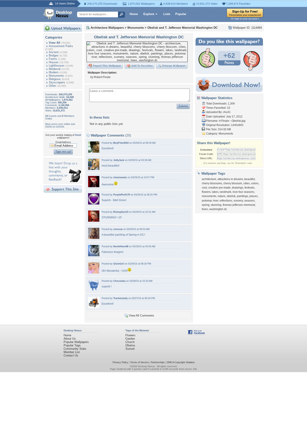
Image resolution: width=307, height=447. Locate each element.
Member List (72, 352)
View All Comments (141, 315)
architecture (209, 179)
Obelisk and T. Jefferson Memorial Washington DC (182, 27)
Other (52, 85)
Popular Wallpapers (76, 342)
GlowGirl (118, 263)
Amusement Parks (61, 46)
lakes (215, 191)
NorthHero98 (120, 246)
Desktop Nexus (146, 366)
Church (130, 342)
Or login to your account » (245, 18)
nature (221, 196)
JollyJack (118, 160)
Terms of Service (139, 362)
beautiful (249, 179)
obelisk (231, 196)
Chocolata (119, 281)
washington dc (218, 209)
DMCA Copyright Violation (181, 362)
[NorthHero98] (93, 255)
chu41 (227, 112)
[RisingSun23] (93, 220)
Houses (54, 62)
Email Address (63, 142)
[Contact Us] (64, 181)
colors (254, 183)
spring (205, 204)
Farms (53, 59)
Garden (130, 338)
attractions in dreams (230, 179)
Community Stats (75, 348)
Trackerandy (120, 298)
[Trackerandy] (93, 307)
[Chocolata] (93, 289)
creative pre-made (219, 187)
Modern (53, 72)
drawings (237, 187)
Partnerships (158, 362)
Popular (180, 14)
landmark (225, 191)
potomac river (210, 200)
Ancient (54, 52)
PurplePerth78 (121, 194)
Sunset (130, 348)
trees (205, 209)
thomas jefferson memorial (239, 204)
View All (54, 42)
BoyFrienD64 (121, 142)
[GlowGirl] (93, 272)
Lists (166, 14)
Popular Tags (72, 345)
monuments (209, 196)
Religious (55, 79)
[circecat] (93, 238)
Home (134, 14)
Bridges (54, 55)
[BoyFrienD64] (93, 151)
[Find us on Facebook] (196, 334)
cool (204, 187)
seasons (249, 200)
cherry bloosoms (212, 183)
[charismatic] (93, 186)
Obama (130, 345)
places (253, 196)
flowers (206, 191)
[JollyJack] (93, 169)
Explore (148, 14)
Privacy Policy (120, 362)
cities (246, 183)
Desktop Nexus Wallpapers (57, 14)
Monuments (56, 75)
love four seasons (243, 191)
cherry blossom (232, 183)
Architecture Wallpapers (107, 27)
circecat (117, 229)
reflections (226, 200)
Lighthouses (57, 65)
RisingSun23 (120, 211)
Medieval (54, 69)
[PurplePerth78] (93, 203)
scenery (238, 200)
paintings (242, 196)
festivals (249, 187)
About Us (70, 338)
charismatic (120, 177)
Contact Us (71, 355)
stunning (216, 204)
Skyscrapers (57, 82)
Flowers (130, 335)
